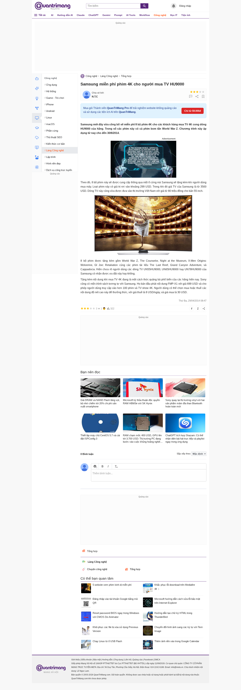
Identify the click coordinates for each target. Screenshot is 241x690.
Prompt (118, 15)
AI (52, 15)
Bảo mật (97, 660)
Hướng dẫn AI (65, 15)
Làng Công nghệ (109, 76)
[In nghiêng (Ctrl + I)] (108, 466)
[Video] (37, 147)
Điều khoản (86, 660)
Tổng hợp (126, 76)
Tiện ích (185, 15)
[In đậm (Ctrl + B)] (102, 466)
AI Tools (130, 15)
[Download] (37, 138)
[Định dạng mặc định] (116, 466)
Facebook (148, 660)
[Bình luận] (190, 96)
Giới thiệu (75, 660)
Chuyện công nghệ (97, 569)
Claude (81, 15)
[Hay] (200, 91)
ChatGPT (94, 15)
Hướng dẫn (107, 660)
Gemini (106, 15)
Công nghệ (160, 15)
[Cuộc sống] (37, 157)
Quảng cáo (137, 660)
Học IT (173, 15)
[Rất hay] (203, 91)
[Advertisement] (120, 48)
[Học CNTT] (37, 128)
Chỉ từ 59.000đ (192, 110)
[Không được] (191, 91)
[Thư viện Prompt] (37, 88)
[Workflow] (37, 108)
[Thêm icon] (95, 466)
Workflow (144, 15)
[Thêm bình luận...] (148, 475)
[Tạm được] (194, 91)
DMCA (157, 660)
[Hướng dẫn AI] (37, 98)
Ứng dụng (118, 660)
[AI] (37, 79)
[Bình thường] (197, 91)
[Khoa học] (37, 167)
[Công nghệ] (37, 118)
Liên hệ (127, 660)
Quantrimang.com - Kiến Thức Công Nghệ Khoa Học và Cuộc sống (54, 5)
